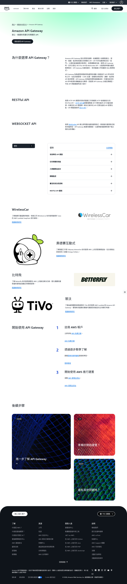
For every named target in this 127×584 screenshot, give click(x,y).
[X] (92, 570)
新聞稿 (14, 554)
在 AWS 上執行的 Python (74, 539)
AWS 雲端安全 (17, 543)
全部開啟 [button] (109, 148)
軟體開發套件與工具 (72, 531)
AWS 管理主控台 (74, 378)
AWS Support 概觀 (98, 543)
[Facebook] (95, 570)
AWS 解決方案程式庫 (45, 539)
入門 (40, 528)
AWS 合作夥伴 (43, 554)
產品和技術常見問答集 (46, 547)
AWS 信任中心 (43, 535)
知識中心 (95, 539)
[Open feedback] (125, 292)
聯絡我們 (95, 528)
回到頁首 (62, 562)
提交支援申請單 (97, 531)
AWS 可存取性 (97, 547)
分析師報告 (42, 551)
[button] (25, 8)
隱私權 (14, 577)
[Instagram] (102, 570)
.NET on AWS (69, 535)
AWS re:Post (96, 535)
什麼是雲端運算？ (18, 531)
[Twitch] (105, 570)
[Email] (92, 574)
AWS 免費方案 (76, 333)
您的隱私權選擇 (33, 577)
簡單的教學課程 (73, 356)
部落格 (14, 551)
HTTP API (80, 103)
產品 (13, 24)
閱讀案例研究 (16, 222)
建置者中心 (69, 528)
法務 (93, 551)
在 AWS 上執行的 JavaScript (75, 551)
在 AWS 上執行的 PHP (73, 547)
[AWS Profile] (121, 2)
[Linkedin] (99, 570)
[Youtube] (108, 570)
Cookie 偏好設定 (50, 577)
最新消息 (15, 547)
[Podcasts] (111, 570)
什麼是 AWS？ (17, 528)
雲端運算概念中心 (18, 539)
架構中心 (41, 543)
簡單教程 (68, 363)
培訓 (40, 531)
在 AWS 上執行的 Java (73, 543)
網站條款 (22, 577)
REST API (82, 108)
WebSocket (73, 124)
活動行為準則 (96, 554)
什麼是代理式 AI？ (18, 535)
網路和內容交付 (22, 24)
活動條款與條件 (97, 558)
